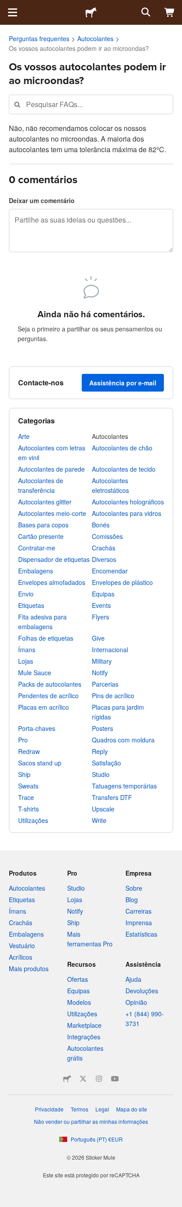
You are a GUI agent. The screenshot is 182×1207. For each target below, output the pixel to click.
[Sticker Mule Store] (67, 1078)
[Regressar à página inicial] (91, 12)
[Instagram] (98, 1078)
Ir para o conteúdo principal (6, 6)
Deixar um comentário (42, 200)
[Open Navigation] (12, 12)
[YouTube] (114, 1078)
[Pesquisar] (145, 12)
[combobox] (91, 104)
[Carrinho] (169, 12)
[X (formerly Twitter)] (83, 1078)
